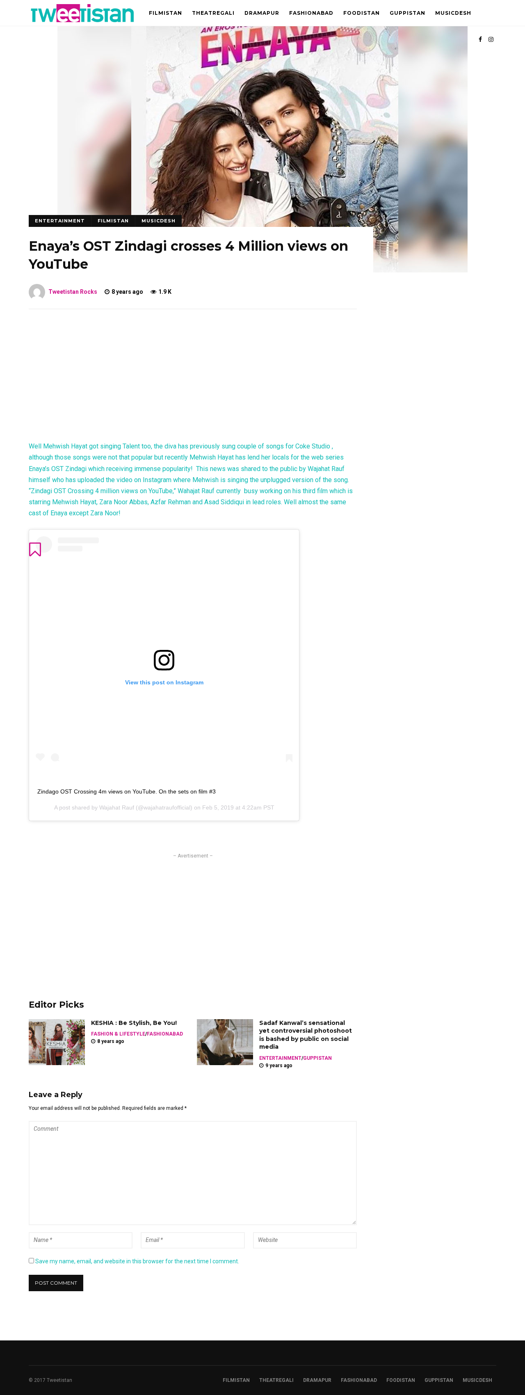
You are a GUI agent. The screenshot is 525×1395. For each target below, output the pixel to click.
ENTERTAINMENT (60, 221)
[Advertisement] (193, 379)
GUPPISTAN (407, 13)
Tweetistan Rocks (72, 291)
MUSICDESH (453, 13)
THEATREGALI (213, 13)
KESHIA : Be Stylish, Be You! (134, 1023)
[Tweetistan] (83, 24)
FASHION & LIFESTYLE (118, 1034)
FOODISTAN (361, 13)
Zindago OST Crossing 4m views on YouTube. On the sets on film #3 (126, 791)
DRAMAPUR (261, 13)
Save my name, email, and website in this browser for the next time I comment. (137, 1261)
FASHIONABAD (311, 13)
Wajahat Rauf (116, 807)
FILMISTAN (165, 13)
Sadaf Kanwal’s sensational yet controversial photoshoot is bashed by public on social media (305, 1035)
